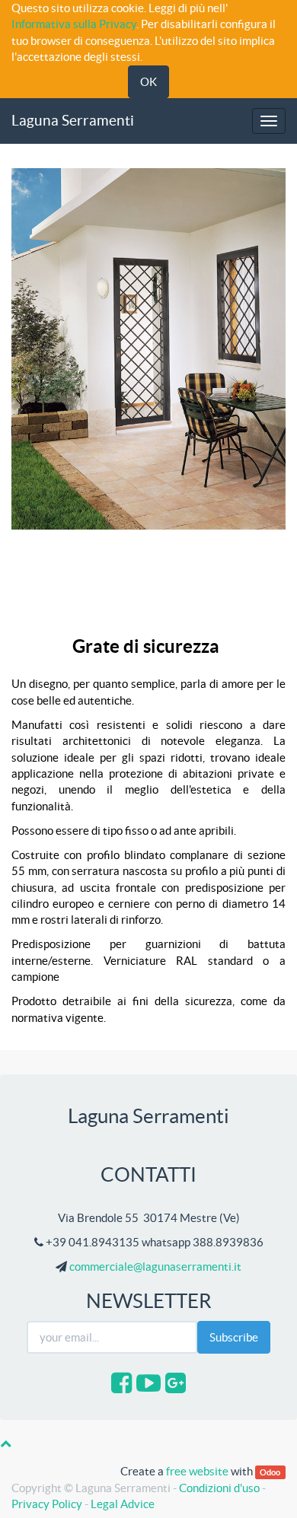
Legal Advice (123, 1503)
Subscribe (233, 1337)
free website (197, 1471)
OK (148, 81)
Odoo (270, 1472)
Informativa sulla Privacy (73, 24)
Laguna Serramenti (72, 121)
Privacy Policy (46, 1503)
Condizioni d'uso (219, 1487)
